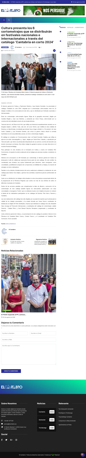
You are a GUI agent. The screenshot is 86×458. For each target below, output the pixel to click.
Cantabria (5, 47)
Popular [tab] (70, 27)
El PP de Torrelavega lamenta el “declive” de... (74, 44)
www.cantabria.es (11, 223)
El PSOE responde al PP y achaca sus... (75, 34)
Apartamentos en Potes (65, 424)
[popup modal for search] (9, 20)
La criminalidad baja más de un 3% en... (74, 55)
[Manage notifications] (82, 454)
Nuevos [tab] (63, 27)
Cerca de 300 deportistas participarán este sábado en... (73, 66)
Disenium (57, 455)
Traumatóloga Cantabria (65, 417)
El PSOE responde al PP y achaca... (13, 315)
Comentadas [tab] (79, 27)
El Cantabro (18, 47)
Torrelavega (7, 310)
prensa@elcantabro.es (10, 424)
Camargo (69, 62)
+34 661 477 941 (8, 420)
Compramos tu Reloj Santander (67, 420)
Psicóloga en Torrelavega (65, 413)
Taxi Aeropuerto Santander (66, 409)
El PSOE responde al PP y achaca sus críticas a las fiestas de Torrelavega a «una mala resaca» (35, 2)
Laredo (69, 52)
